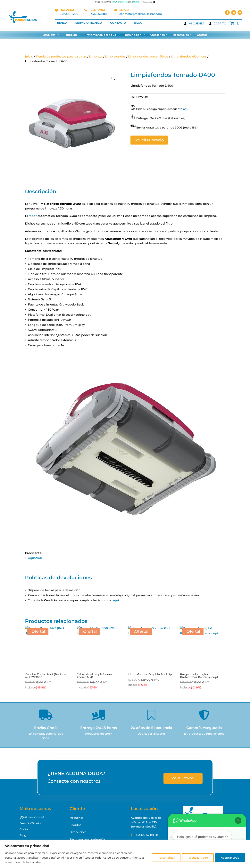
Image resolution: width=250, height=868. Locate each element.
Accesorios (157, 35)
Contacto (118, 22)
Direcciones (78, 832)
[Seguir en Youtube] (240, 12)
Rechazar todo (198, 857)
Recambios (181, 35)
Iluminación (132, 35)
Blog (138, 22)
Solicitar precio (149, 140)
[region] (125, 854)
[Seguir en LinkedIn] (233, 12)
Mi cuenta (196, 23)
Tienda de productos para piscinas (61, 56)
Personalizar (166, 857)
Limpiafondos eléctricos (189, 56)
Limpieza (49, 35)
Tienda (62, 22)
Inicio (29, 56)
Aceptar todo (230, 857)
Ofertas (202, 35)
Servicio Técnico (88, 22)
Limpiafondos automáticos (148, 56)
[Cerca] (246, 843)
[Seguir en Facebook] (227, 12)
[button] (113, 78)
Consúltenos (183, 778)
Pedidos (75, 825)
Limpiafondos (115, 56)
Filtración (70, 35)
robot (33, 216)
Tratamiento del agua (100, 35)
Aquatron (35, 558)
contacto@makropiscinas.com (140, 14)
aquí (186, 109)
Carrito (220, 23)
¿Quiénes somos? (32, 817)
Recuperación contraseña (87, 839)
